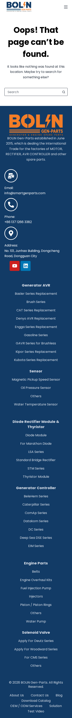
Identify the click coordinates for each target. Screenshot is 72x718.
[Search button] (63, 92)
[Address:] (11, 233)
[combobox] (32, 92)
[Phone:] (11, 204)
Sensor (35, 371)
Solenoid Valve (36, 632)
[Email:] (11, 175)
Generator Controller (36, 487)
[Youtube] (15, 266)
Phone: (9, 216)
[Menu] (66, 7)
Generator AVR (36, 285)
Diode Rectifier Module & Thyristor (36, 424)
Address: (11, 245)
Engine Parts (36, 563)
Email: (8, 188)
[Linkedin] (26, 266)
